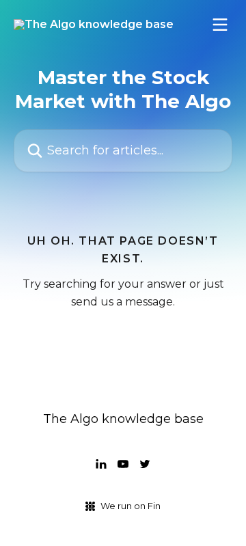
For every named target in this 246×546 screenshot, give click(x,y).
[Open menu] (220, 24)
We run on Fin (130, 505)
